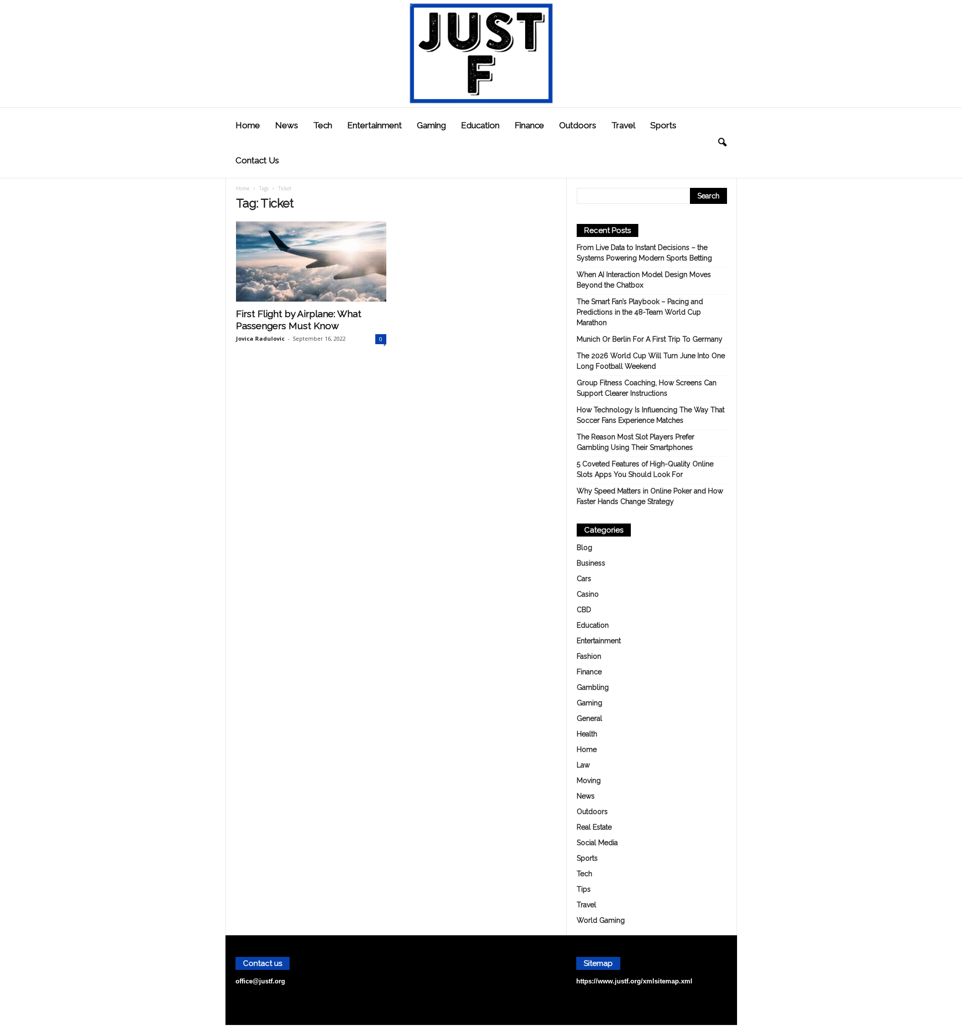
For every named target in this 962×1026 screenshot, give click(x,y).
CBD (584, 610)
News (286, 125)
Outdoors (577, 125)
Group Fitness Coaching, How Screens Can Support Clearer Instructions (646, 388)
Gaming (431, 125)
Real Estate (594, 827)
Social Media (597, 843)
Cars (584, 579)
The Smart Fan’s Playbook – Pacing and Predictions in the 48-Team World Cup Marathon (640, 312)
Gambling (593, 687)
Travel (623, 125)
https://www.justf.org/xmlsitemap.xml (634, 981)
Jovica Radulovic (260, 338)
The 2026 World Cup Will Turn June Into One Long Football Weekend (651, 361)
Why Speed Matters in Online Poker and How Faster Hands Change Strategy (650, 496)
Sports (663, 125)
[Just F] (481, 53)
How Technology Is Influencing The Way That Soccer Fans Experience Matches (651, 415)
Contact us (257, 160)
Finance (529, 125)
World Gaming (601, 920)
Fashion (589, 656)
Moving (589, 781)
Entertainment (374, 125)
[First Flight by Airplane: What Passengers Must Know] (311, 261)
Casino (588, 594)
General (589, 718)
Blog (584, 548)
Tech (322, 125)
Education (480, 125)
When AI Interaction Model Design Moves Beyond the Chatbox (644, 280)
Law (583, 765)
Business (591, 563)
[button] (722, 143)
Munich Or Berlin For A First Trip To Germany (650, 339)
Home (247, 125)
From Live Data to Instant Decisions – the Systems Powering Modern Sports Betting (644, 252)
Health (587, 734)
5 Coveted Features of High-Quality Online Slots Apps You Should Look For (645, 469)
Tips (584, 889)
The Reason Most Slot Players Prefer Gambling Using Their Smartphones (635, 442)
